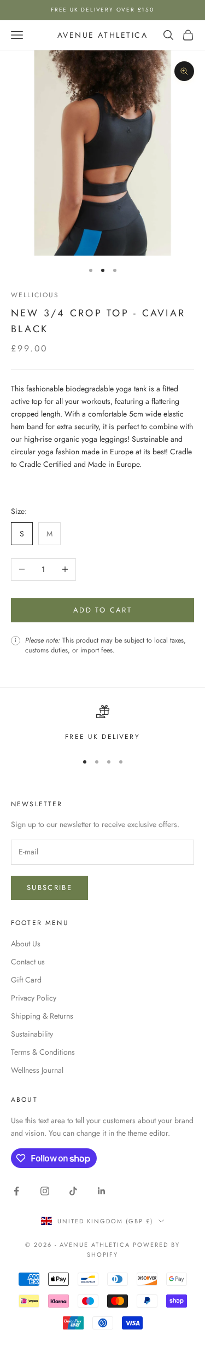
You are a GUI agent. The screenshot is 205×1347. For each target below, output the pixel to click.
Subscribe (49, 887)
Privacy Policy (33, 997)
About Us (25, 943)
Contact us (28, 961)
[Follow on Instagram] (44, 1191)
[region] (102, 723)
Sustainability (32, 1033)
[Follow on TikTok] (73, 1191)
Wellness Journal (37, 1070)
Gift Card (26, 979)
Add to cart (102, 610)
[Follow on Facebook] (16, 1191)
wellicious (35, 295)
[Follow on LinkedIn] (101, 1191)
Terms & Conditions (43, 1052)
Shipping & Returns (42, 1015)
